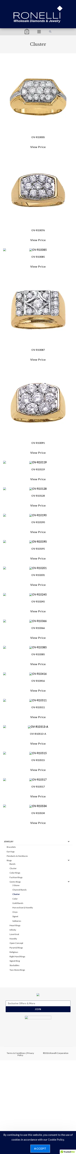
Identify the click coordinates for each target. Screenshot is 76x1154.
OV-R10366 (38, 627)
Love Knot (14, 934)
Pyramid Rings (16, 947)
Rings (9, 860)
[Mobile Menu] (39, 31)
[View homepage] (38, 13)
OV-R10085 (38, 256)
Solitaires (16, 921)
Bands (13, 864)
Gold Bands (17, 903)
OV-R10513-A (38, 733)
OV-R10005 (38, 137)
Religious (14, 952)
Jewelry (8, 841)
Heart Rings (15, 925)
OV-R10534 (38, 813)
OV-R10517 (38, 786)
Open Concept (16, 943)
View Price (38, 147)
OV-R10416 (38, 680)
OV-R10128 (38, 495)
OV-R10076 (38, 230)
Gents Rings (15, 881)
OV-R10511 (38, 707)
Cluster (13, 868)
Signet (15, 916)
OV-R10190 (38, 522)
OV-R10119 (38, 469)
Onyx (14, 912)
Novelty (13, 938)
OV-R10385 (38, 654)
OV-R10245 (38, 601)
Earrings (11, 851)
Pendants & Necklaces (17, 856)
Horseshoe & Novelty (22, 907)
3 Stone (15, 885)
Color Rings (15, 872)
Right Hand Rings (17, 956)
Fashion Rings (16, 877)
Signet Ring (15, 961)
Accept (40, 1148)
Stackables (14, 965)
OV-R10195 (38, 548)
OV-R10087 (38, 349)
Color (15, 898)
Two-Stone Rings (17, 970)
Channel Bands (19, 889)
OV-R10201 (38, 574)
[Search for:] (50, 31)
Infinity (13, 929)
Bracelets (11, 847)
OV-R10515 (38, 760)
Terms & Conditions (16, 1053)
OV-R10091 (38, 442)
